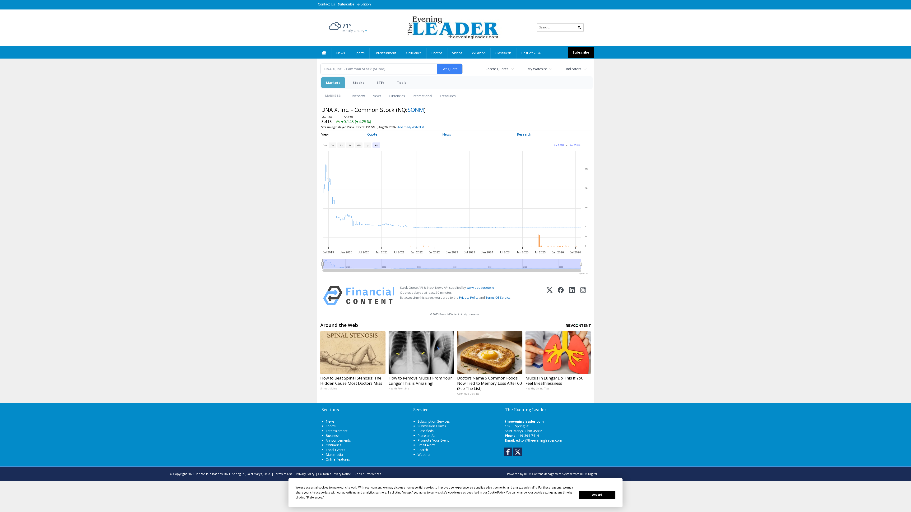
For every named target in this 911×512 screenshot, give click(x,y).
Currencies (397, 96)
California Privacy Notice (334, 474)
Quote (372, 134)
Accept (597, 494)
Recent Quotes (496, 69)
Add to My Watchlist (410, 127)
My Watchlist (537, 69)
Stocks (358, 82)
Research (524, 134)
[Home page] (452, 27)
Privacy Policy (469, 297)
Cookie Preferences (368, 474)
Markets (333, 82)
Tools (401, 82)
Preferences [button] (314, 497)
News (376, 96)
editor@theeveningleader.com (539, 440)
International (422, 96)
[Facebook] (561, 295)
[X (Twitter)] (549, 295)
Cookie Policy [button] (496, 492)
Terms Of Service (498, 297)
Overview (358, 96)
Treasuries (448, 96)
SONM (416, 110)
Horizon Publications (209, 474)
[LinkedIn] (572, 295)
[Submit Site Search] (579, 27)
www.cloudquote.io (480, 287)
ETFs (381, 82)
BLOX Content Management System (548, 474)
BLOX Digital (588, 474)
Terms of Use (283, 474)
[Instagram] (583, 295)
